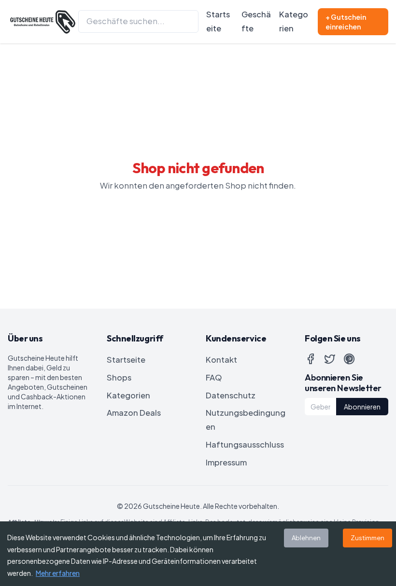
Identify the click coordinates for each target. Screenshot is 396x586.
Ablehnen (306, 538)
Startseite (218, 21)
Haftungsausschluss (245, 444)
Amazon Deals (134, 413)
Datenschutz (230, 395)
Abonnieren (362, 406)
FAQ (214, 377)
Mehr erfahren (58, 573)
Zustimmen (367, 538)
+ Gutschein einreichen (345, 22)
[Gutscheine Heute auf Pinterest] (349, 359)
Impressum (226, 462)
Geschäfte (256, 21)
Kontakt (221, 359)
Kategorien (293, 21)
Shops (119, 377)
